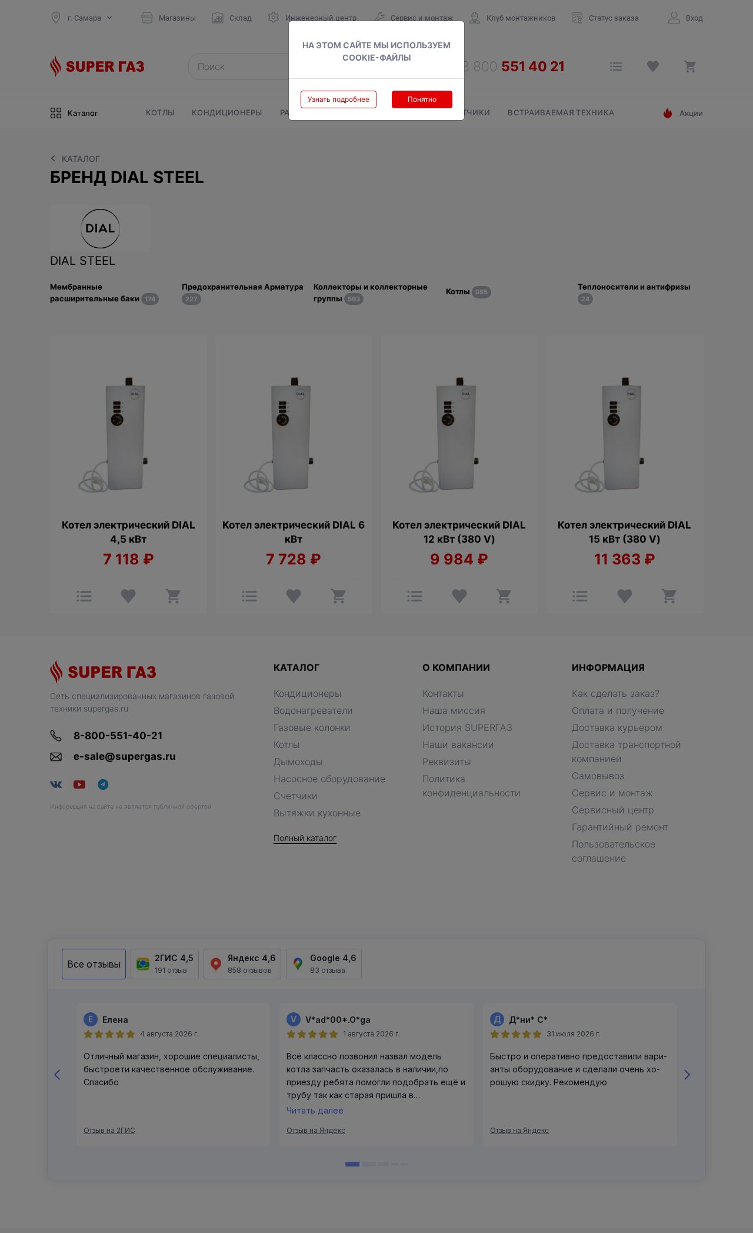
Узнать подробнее (338, 99)
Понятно (422, 99)
